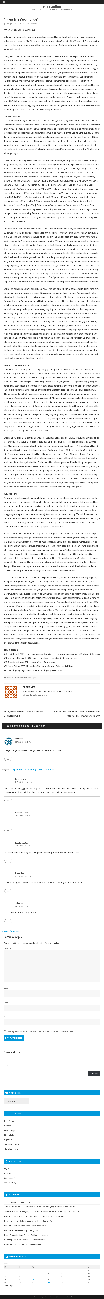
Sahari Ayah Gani (22, 903)
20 (33, 1280)
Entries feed (9, 1173)
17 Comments (31, 24)
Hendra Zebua (21, 812)
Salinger (37, 1297)
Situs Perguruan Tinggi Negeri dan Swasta (29, 1225)
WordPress (71, 1297)
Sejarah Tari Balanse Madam (36, 1235)
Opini (34, 677)
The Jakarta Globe (11, 1144)
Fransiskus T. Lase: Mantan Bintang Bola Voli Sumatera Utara (38, 1216)
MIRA (6, 1225)
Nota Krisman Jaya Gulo (14, 1221)
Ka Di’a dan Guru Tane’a (20, 1202)
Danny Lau (19, 873)
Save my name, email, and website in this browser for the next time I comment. (40, 1031)
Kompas (7, 1125)
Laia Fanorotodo (22, 842)
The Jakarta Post (11, 1149)
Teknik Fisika (9, 1207)
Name (6, 988)
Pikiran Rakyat (10, 1135)
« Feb (6, 1285)
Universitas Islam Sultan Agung (16, 1211)
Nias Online (52, 6)
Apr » (12, 1285)
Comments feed (11, 1178)
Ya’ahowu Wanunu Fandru (31, 1244)
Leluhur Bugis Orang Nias (27, 1230)
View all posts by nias (35, 695)
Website (7, 1017)
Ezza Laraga (20, 779)
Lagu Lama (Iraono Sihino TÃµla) (40, 1221)
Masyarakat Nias (24, 677)
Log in (6, 1168)
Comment (8, 948)
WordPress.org (10, 1182)
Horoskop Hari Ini (11, 1239)
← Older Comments (11, 931)
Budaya (10, 677)
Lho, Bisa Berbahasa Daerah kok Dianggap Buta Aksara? (56, 1211)
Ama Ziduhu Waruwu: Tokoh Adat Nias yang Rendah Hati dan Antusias (47, 1207)
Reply (8, 759)
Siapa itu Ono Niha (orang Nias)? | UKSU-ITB (32, 769)
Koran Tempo (10, 1130)
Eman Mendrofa (11, 1244)
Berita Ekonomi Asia (12, 1235)
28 (49, 1283)
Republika (8, 1140)
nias (7, 24)
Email (7, 1002)
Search (6, 1065)
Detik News (9, 1121)
